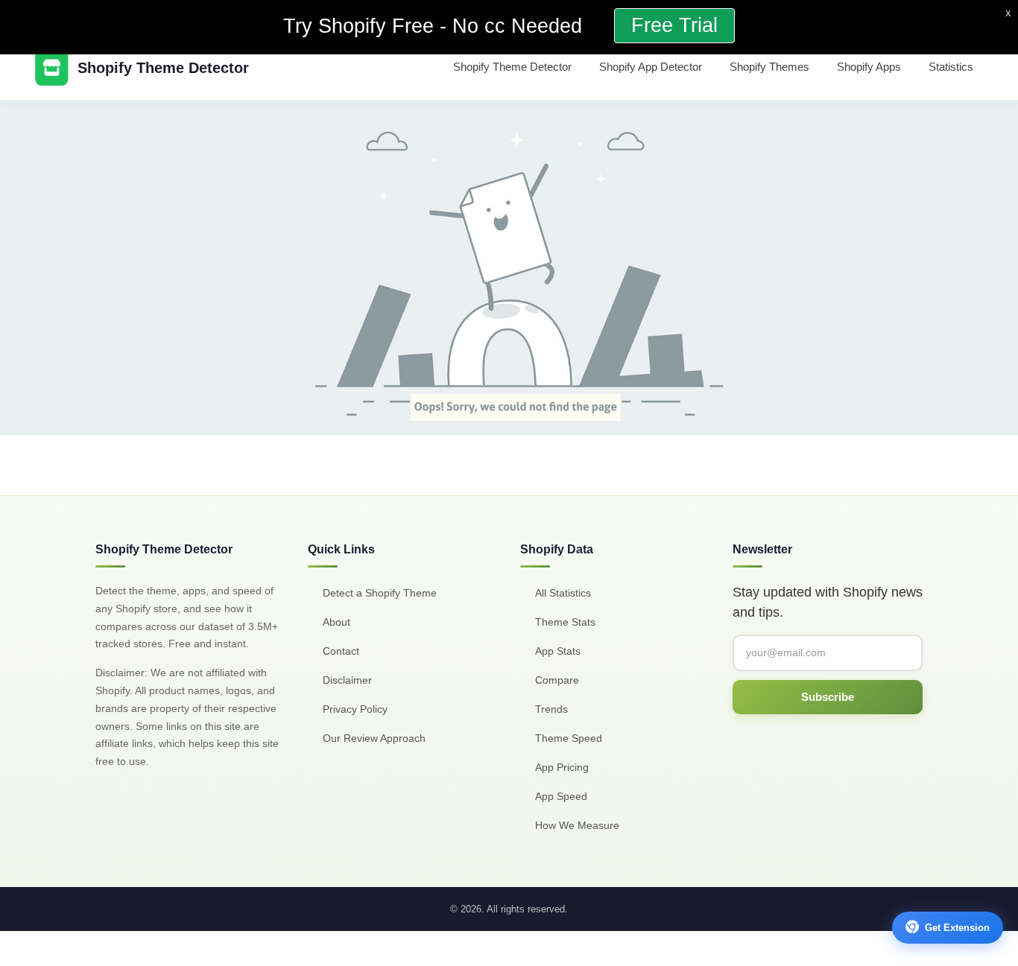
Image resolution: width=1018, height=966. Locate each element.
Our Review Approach (374, 738)
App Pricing (562, 767)
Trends (551, 709)
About (336, 622)
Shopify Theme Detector (512, 66)
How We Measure (577, 825)
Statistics (951, 66)
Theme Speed (568, 738)
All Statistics (563, 593)
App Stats (558, 651)
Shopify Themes (769, 66)
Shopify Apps (869, 66)
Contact (341, 651)
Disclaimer (347, 680)
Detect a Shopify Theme (380, 593)
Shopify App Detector (650, 66)
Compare (557, 680)
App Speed (561, 796)
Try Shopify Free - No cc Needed (435, 26)
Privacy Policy (355, 709)
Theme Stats (565, 622)
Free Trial (674, 25)
